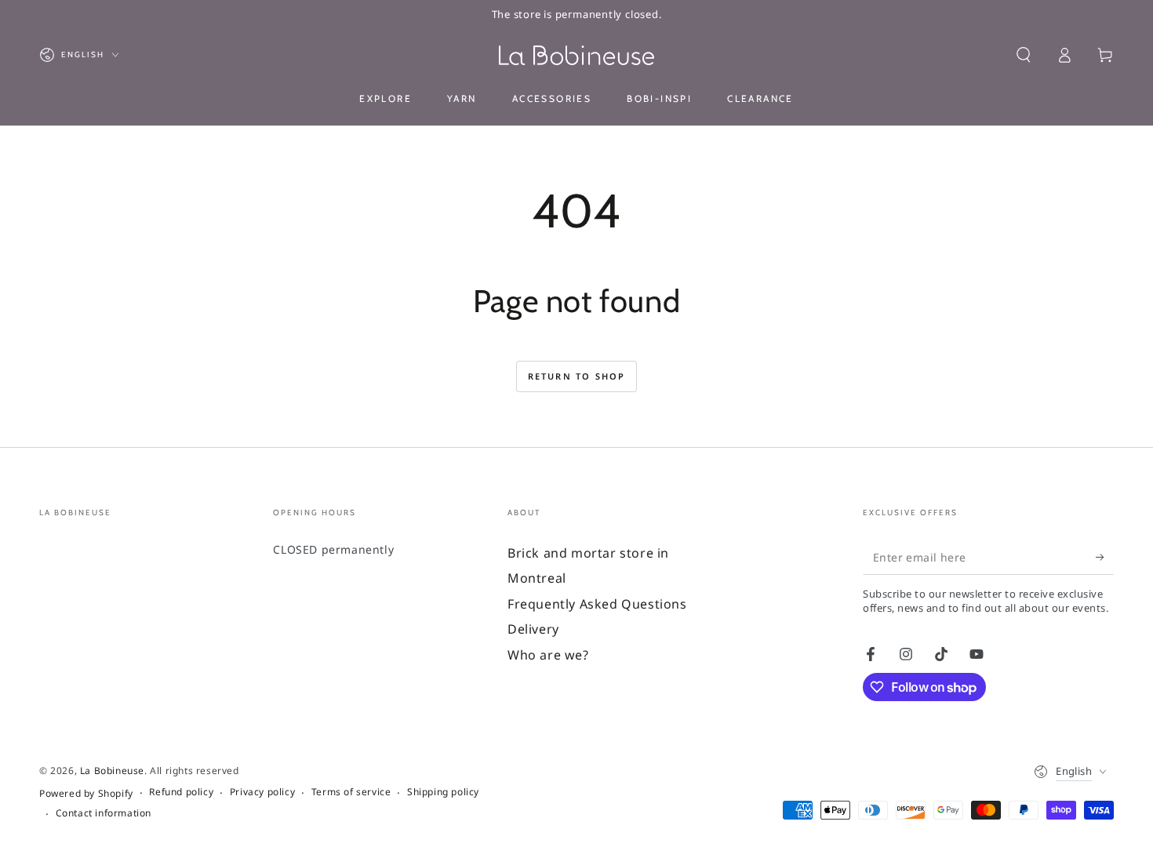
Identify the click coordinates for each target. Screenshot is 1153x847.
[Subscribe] (1105, 557)
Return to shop (577, 376)
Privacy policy (262, 792)
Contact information (103, 813)
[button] (1023, 55)
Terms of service (351, 792)
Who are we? (548, 654)
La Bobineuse (112, 770)
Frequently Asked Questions (597, 604)
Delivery (533, 629)
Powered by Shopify (86, 793)
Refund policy (181, 792)
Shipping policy (443, 792)
